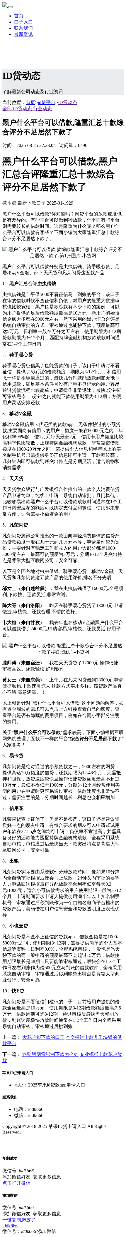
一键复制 (18, 1219)
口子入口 (23, 21)
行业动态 (42, 108)
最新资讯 (23, 34)
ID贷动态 (67, 102)
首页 (18, 15)
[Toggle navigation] (10, 7)
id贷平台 (46, 102)
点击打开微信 (16, 1183)
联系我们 (23, 28)
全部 (7, 108)
